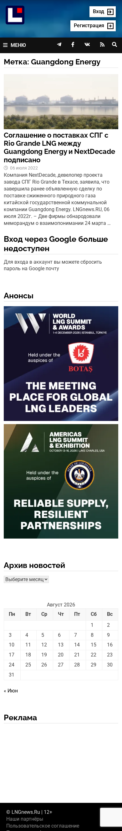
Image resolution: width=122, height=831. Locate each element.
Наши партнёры (24, 819)
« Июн (11, 691)
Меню (18, 45)
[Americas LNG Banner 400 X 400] (61, 482)
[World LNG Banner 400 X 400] (61, 365)
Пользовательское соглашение (42, 826)
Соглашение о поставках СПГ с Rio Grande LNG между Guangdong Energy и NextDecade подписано (59, 147)
